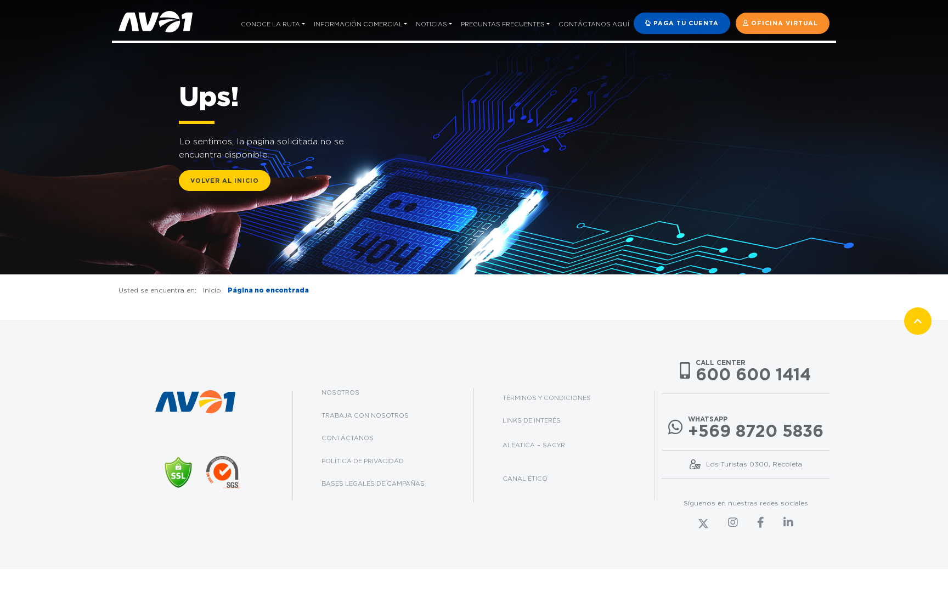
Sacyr (554, 445)
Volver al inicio (224, 180)
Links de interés (532, 420)
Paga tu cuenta (685, 23)
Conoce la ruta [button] (270, 24)
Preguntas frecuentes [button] (503, 24)
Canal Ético (525, 478)
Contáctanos (347, 438)
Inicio (212, 290)
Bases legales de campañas (373, 483)
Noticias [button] (431, 24)
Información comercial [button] (358, 24)
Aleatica (519, 445)
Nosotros (340, 392)
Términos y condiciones (547, 398)
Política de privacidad (362, 461)
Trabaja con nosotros (365, 415)
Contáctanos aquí (593, 24)
